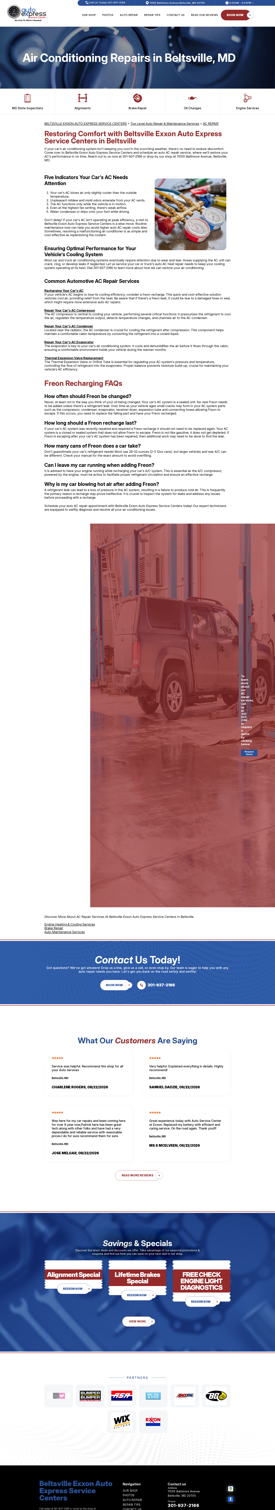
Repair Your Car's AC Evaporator (69, 342)
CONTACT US (176, 14)
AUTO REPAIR (129, 14)
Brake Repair (53, 928)
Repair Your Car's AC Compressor (69, 310)
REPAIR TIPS (152, 14)
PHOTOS (107, 14)
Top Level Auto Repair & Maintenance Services (164, 123)
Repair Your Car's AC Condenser (68, 326)
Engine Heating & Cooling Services (69, 924)
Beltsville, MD (60, 1077)
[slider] (57, 1058)
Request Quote (249, 753)
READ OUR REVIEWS (204, 14)
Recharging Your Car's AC (64, 290)
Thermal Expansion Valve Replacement (73, 358)
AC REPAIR (210, 123)
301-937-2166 (132, 156)
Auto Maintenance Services (64, 932)
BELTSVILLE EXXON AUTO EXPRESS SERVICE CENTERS (85, 123)
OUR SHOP (89, 14)
